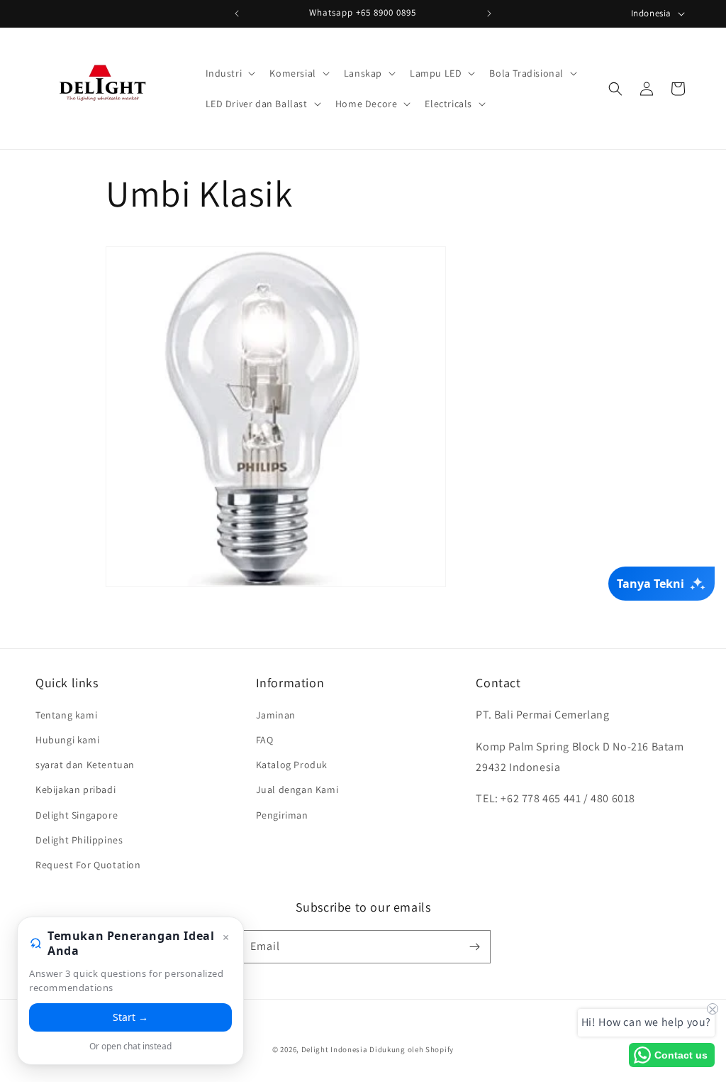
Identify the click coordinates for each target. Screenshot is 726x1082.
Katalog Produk (292, 764)
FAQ (265, 739)
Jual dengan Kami (297, 789)
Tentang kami (66, 715)
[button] (229, 73)
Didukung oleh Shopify (411, 1049)
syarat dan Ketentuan (85, 764)
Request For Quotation (88, 864)
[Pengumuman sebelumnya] (236, 13)
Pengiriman (282, 815)
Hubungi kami (67, 739)
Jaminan (276, 715)
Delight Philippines (79, 840)
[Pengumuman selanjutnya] (489, 13)
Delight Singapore (76, 815)
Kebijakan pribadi (75, 789)
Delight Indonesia (334, 1049)
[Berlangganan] (474, 946)
